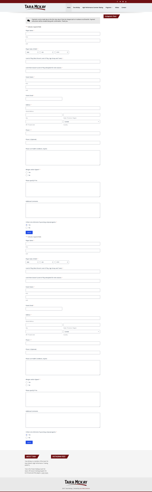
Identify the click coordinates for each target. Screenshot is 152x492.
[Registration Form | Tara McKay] (35, 7)
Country (65, 125)
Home (68, 7)
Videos (117, 7)
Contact (123, 7)
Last (27, 44)
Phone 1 (29, 130)
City (27, 118)
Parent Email (30, 95)
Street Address (30, 111)
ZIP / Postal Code (30, 125)
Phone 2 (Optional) (31, 139)
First (27, 37)
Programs (109, 7)
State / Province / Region (70, 118)
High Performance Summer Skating (92, 7)
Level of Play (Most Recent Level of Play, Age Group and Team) (44, 58)
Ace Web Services (85, 488)
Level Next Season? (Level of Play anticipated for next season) (44, 68)
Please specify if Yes (31, 180)
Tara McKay (76, 7)
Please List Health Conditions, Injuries (36, 149)
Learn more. (44, 473)
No (29, 175)
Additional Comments (32, 201)
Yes (29, 172)
